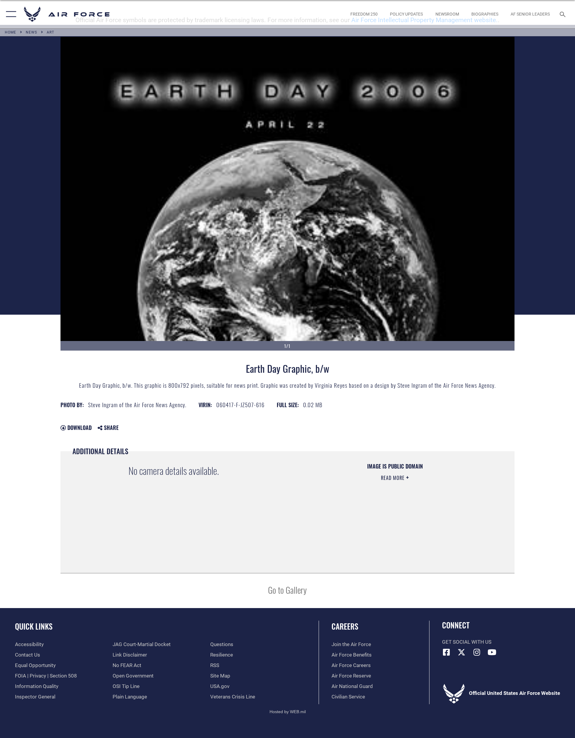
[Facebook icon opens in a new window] (446, 652)
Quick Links (33, 626)
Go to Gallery (287, 589)
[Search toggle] (563, 14)
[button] (9, 14)
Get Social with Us (466, 642)
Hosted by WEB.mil (288, 711)
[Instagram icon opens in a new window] (476, 652)
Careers (345, 626)
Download (79, 427)
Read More (393, 477)
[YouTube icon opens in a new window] (492, 652)
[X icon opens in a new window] (461, 652)
